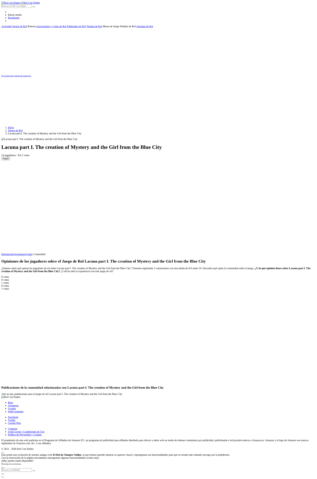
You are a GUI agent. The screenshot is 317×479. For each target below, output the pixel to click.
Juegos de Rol (19, 26)
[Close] (2, 452)
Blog (10, 402)
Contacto (12, 428)
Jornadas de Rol (144, 26)
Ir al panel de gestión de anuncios (16, 76)
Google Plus (14, 423)
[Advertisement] (100, 51)
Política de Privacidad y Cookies (25, 434)
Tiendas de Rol (94, 26)
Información (7, 254)
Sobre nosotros (15, 411)
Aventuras (19, 254)
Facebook (13, 417)
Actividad (6, 26)
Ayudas (29, 254)
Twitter (11, 420)
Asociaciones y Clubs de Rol (51, 26)
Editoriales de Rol (76, 26)
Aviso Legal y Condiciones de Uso (26, 431)
